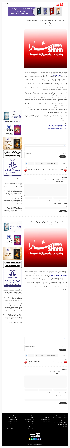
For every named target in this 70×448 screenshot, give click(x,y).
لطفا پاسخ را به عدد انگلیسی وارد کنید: (60, 203)
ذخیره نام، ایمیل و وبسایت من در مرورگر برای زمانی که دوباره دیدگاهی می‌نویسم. (55, 200)
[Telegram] (41, 27)
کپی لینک (62, 156)
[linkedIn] (29, 163)
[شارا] (59, 4)
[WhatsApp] (43, 27)
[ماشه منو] (65, 4)
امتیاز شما (65, 181)
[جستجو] (4, 4)
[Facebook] (46, 27)
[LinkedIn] (42, 27)
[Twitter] (45, 27)
